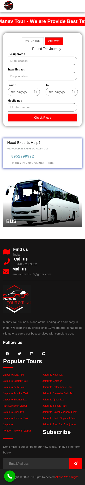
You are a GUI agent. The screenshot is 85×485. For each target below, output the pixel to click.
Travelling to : (16, 69)
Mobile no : (15, 100)
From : (12, 85)
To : (48, 85)
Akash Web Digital (67, 477)
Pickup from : (16, 54)
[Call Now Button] (9, 476)
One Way (54, 41)
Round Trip (32, 41)
